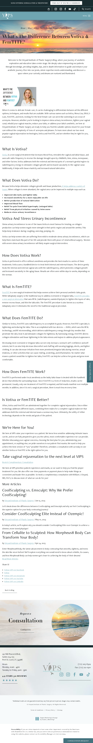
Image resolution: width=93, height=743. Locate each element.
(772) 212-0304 (60, 734)
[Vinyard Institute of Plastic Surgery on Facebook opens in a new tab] (65, 9)
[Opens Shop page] (49, 9)
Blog (30, 28)
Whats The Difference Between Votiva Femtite (53, 28)
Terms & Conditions (37, 710)
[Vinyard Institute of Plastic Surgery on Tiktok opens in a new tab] (74, 9)
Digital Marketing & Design (49, 718)
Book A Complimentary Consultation (17, 462)
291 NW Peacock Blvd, (11, 654)
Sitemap (59, 710)
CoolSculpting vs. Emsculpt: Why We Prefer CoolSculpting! (37, 492)
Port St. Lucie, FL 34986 (12, 659)
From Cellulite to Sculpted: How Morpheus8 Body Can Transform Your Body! (46, 535)
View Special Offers (90, 371)
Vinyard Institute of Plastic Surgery (19, 500)
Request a (26, 618)
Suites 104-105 (8, 657)
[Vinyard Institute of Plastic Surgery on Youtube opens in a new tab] (70, 9)
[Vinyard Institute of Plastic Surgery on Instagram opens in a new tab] (55, 9)
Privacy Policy (50, 710)
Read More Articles (10, 559)
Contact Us (26, 629)
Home (23, 28)
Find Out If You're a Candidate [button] (66, 3)
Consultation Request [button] (78, 741)
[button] (86, 9)
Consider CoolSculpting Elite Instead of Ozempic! (43, 513)
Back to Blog (9, 590)
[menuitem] (55, 9)
